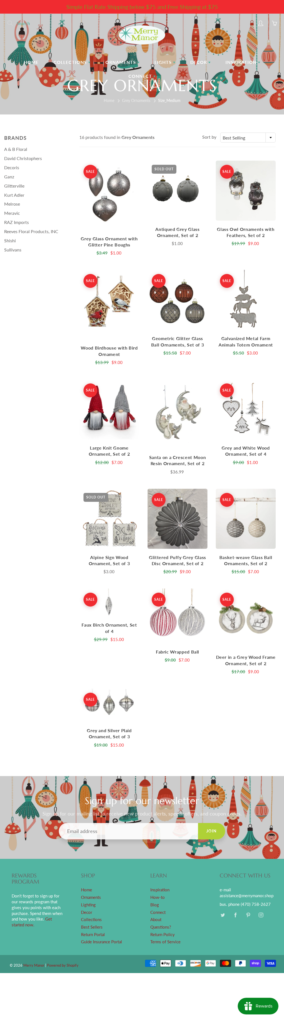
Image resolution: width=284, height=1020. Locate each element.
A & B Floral (15, 149)
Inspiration (241, 62)
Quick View (109, 195)
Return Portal (93, 934)
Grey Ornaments (136, 100)
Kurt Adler (14, 195)
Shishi (10, 240)
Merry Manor (33, 965)
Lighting (88, 904)
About (155, 919)
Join (211, 831)
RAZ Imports (16, 222)
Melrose (12, 203)
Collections (71, 62)
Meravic (12, 213)
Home (31, 62)
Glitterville (14, 185)
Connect (140, 76)
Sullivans (12, 249)
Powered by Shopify (62, 965)
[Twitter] (222, 915)
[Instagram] (261, 915)
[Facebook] (235, 915)
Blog (154, 904)
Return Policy (162, 934)
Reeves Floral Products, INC (31, 231)
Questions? (160, 927)
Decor (199, 62)
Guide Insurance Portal (101, 941)
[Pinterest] (248, 915)
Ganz (9, 176)
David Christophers (23, 158)
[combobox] (248, 138)
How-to (157, 897)
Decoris (11, 167)
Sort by (209, 136)
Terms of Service (165, 941)
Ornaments (121, 62)
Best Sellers (92, 927)
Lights (163, 62)
